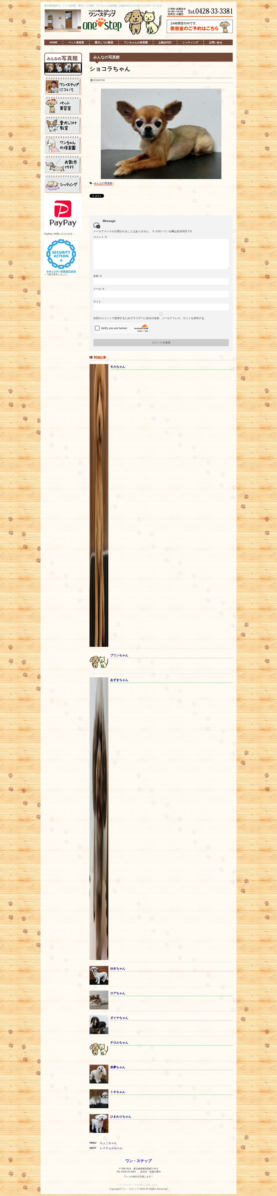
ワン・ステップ (138, 1161)
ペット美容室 (76, 42)
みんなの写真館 (103, 183)
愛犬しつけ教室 (104, 42)
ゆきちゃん (117, 968)
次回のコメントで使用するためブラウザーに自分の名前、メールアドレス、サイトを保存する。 (150, 318)
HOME (53, 42)
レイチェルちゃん (111, 1148)
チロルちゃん (119, 1042)
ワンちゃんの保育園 (136, 42)
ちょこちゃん (108, 1143)
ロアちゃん (117, 993)
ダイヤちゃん (119, 1017)
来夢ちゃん (117, 1067)
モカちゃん (117, 366)
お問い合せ (215, 42)
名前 (97, 275)
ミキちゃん (117, 1091)
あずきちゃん (119, 679)
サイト (97, 301)
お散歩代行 (165, 42)
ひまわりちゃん (120, 1116)
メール (99, 288)
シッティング (190, 42)
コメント (100, 236)
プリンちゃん (119, 655)
